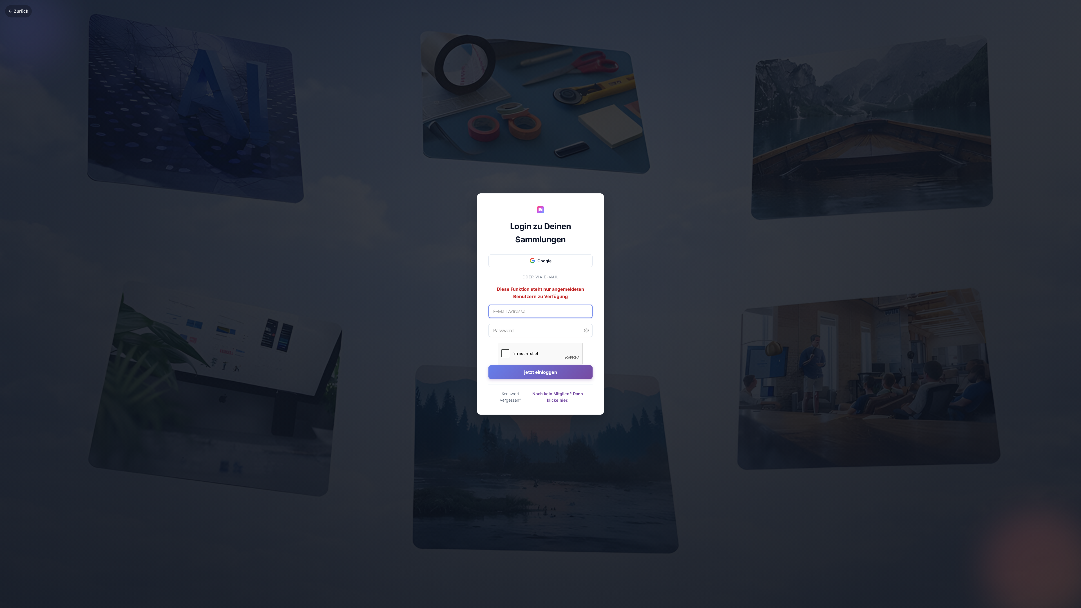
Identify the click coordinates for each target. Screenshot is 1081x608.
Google (544, 260)
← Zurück (18, 11)
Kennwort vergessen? (510, 397)
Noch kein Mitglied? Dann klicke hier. (557, 397)
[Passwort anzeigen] (586, 330)
